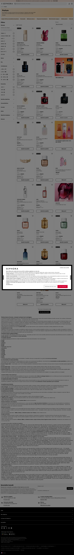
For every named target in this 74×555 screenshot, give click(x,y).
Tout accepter (62, 286)
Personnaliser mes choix (50, 286)
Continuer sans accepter (64, 267)
